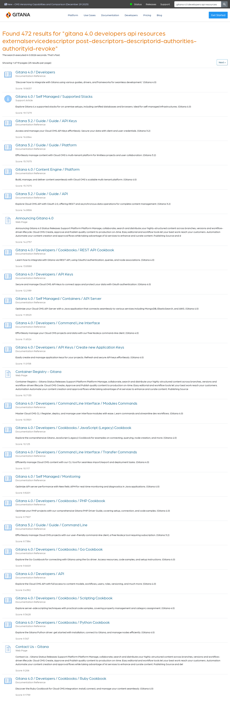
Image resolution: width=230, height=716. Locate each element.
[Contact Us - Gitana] (8, 648)
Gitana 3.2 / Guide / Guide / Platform (46, 144)
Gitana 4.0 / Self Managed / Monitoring (47, 476)
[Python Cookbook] (8, 623)
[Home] (21, 15)
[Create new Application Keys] (8, 348)
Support (165, 4)
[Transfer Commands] (8, 453)
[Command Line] (8, 526)
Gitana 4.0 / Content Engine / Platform (47, 169)
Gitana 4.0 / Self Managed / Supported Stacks (53, 96)
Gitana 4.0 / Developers (35, 71)
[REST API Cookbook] (8, 251)
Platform (73, 15)
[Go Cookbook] (8, 550)
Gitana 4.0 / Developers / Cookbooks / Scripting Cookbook (63, 597)
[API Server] (8, 300)
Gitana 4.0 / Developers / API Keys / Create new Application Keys (69, 347)
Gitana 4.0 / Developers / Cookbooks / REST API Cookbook (64, 249)
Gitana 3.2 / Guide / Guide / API (41, 193)
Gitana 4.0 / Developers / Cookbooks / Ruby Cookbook (60, 678)
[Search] (224, 4)
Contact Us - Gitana (32, 646)
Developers (131, 15)
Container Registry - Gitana (38, 371)
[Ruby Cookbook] (8, 680)
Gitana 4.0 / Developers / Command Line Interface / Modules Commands (76, 403)
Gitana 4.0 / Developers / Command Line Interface (57, 322)
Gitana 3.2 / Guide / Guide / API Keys (46, 120)
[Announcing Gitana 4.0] (8, 219)
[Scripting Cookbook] (8, 599)
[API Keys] (8, 122)
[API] (8, 195)
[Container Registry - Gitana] (8, 373)
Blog (159, 15)
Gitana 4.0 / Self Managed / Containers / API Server (58, 298)
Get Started (218, 15)
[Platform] (8, 146)
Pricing (147, 15)
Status (138, 4)
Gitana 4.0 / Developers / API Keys (44, 274)
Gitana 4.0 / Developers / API (39, 573)
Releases (151, 4)
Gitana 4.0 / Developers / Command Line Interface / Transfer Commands (76, 451)
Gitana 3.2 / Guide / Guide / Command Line (51, 524)
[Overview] (8, 73)
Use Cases (90, 15)
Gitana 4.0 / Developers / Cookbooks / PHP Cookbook (60, 500)
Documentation (110, 15)
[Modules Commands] (8, 404)
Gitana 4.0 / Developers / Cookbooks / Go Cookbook (59, 549)
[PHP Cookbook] (8, 502)
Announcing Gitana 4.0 (34, 218)
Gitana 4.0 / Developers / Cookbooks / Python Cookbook (62, 622)
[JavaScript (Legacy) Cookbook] (8, 429)
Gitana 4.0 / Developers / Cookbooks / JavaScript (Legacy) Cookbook (73, 427)
